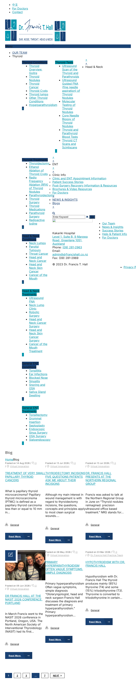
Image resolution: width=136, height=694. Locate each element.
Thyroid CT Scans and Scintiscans (69, 144)
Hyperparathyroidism (43, 105)
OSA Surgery (37, 436)
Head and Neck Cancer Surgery (37, 322)
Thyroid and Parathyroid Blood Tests (70, 133)
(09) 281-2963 (72, 247)
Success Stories (112, 230)
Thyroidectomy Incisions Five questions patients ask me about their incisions (65, 478)
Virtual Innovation (19, 466)
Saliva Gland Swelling (37, 393)
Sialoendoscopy (39, 439)
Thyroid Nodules (34, 78)
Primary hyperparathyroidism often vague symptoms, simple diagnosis (64, 567)
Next (56, 675)
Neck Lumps (37, 243)
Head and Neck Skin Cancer (35, 268)
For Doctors (20, 8)
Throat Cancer (38, 253)
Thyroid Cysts (38, 90)
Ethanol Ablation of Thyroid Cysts (38, 170)
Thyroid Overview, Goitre (35, 69)
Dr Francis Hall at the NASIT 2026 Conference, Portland (23, 599)
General (14, 524)
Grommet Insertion (35, 420)
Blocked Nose (38, 377)
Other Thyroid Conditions (38, 99)
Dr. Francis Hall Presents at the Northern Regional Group (101, 478)
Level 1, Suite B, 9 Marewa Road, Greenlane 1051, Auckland (70, 240)
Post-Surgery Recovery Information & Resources (84, 185)
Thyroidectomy (39, 163)
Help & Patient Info (114, 234)
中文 (15, 4)
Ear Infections (38, 374)
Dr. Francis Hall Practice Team (106, 555)
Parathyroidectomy (41, 195)
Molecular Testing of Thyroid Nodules (68, 107)
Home (9, 459)
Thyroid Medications (37, 207)
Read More (15, 536)
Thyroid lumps (38, 94)
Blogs (56, 203)
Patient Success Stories (67, 182)
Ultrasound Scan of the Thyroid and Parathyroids (70, 71)
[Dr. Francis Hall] (53, 42)
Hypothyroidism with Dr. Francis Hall (105, 563)
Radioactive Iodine (37, 221)
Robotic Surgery (34, 313)
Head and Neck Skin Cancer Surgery (35, 335)
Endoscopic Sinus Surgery (38, 430)
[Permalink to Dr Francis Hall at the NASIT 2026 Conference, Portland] (25, 579)
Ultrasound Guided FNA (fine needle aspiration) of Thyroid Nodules (71, 89)
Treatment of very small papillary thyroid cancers (25, 476)
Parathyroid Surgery (36, 214)
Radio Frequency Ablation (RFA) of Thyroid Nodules (38, 184)
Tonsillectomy (38, 415)
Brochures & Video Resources (72, 189)
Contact (17, 12)
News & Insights (65, 199)
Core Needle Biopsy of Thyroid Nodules (70, 121)
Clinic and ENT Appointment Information (79, 178)
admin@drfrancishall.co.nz (70, 254)
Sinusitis (34, 381)
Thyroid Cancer (34, 85)
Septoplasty (37, 425)
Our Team (19, 52)
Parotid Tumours (35, 248)
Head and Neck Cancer (37, 259)
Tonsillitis (35, 370)
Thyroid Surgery (34, 200)
